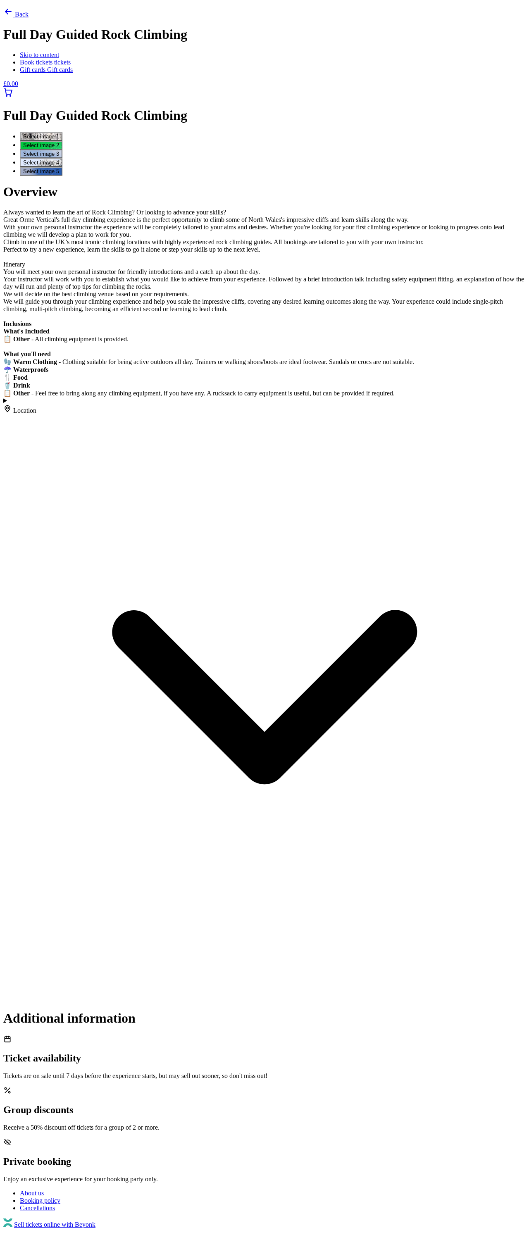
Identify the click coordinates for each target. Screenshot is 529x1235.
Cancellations (37, 1207)
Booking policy (40, 1200)
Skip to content (39, 54)
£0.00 (10, 83)
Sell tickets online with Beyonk (54, 1224)
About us (32, 1193)
